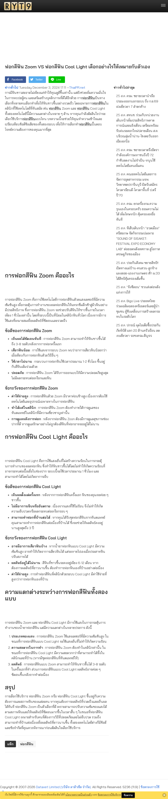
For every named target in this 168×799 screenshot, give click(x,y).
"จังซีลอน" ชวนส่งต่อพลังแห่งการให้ (138, 289)
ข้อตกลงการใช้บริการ (109, 794)
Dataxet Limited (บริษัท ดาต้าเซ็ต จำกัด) (63, 787)
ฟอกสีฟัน (88, 98)
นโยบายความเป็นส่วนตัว (78, 794)
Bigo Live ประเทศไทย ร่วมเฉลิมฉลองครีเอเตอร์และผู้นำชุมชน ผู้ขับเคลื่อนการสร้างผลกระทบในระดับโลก (138, 309)
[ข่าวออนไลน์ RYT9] (16, 6)
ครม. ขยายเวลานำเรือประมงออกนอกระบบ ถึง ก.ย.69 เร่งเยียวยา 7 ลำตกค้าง (137, 101)
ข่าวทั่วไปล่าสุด (124, 87)
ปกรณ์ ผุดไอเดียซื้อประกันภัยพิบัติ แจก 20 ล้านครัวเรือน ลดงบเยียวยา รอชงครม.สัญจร (138, 330)
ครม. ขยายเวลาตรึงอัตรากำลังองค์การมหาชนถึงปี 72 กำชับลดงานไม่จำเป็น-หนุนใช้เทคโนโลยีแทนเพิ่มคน (137, 158)
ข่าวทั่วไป (11, 87)
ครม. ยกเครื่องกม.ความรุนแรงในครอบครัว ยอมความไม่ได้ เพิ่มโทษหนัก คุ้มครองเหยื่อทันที (137, 211)
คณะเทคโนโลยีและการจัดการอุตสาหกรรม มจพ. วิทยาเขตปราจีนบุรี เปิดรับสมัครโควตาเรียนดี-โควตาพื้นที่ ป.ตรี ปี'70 (136, 184)
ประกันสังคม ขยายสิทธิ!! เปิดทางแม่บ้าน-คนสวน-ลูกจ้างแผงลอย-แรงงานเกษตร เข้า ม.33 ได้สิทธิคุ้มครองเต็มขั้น (138, 271)
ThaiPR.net (77, 87)
